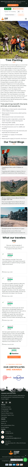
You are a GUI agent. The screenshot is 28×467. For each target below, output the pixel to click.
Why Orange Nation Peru (7, 425)
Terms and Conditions (7, 456)
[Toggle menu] (26, 19)
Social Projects (5, 427)
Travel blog (4, 417)
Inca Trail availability (18, 8)
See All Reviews (13, 357)
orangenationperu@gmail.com (13, 438)
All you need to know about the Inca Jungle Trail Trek (13, 198)
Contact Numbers (9, 14)
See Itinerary (12, 5)
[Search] (22, 11)
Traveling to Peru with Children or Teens (12, 168)
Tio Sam (17, 462)
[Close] (26, 3)
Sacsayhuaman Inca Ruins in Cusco (13, 228)
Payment (6, 11)
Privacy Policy (17, 456)
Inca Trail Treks (5, 411)
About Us (3, 423)
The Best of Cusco (6, 407)
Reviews (9, 8)
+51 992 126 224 (9, 433)
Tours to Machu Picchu (7, 413)
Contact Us (21, 14)
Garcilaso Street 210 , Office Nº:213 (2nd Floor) (15, 443)
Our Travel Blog (12, 11)
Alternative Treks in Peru (7, 415)
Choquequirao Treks (6, 409)
